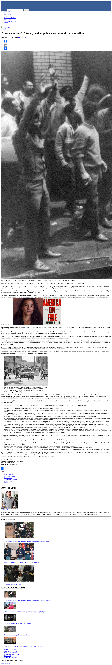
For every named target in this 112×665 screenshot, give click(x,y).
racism (6, 482)
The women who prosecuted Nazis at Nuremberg (17, 623)
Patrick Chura (22, 37)
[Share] (57, 41)
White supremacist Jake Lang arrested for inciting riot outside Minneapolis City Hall (27, 600)
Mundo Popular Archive (11, 652)
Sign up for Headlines (10, 18)
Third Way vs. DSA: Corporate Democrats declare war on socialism (23, 646)
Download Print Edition (10, 657)
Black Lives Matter (9, 476)
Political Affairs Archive (11, 651)
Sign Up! (3, 29)
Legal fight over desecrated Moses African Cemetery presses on (21, 562)
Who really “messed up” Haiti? (12, 584)
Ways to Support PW (10, 21)
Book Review (8, 478)
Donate (6, 22)
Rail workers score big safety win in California (17, 635)
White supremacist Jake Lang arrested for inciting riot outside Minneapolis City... (26, 541)
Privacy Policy (8, 656)
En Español (7, 14)
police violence (8, 481)
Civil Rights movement (10, 479)
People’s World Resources (11, 654)
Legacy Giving (8, 19)
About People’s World (10, 649)
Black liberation (8, 474)
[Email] (57, 45)
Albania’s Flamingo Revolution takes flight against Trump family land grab (25, 611)
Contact (6, 16)
